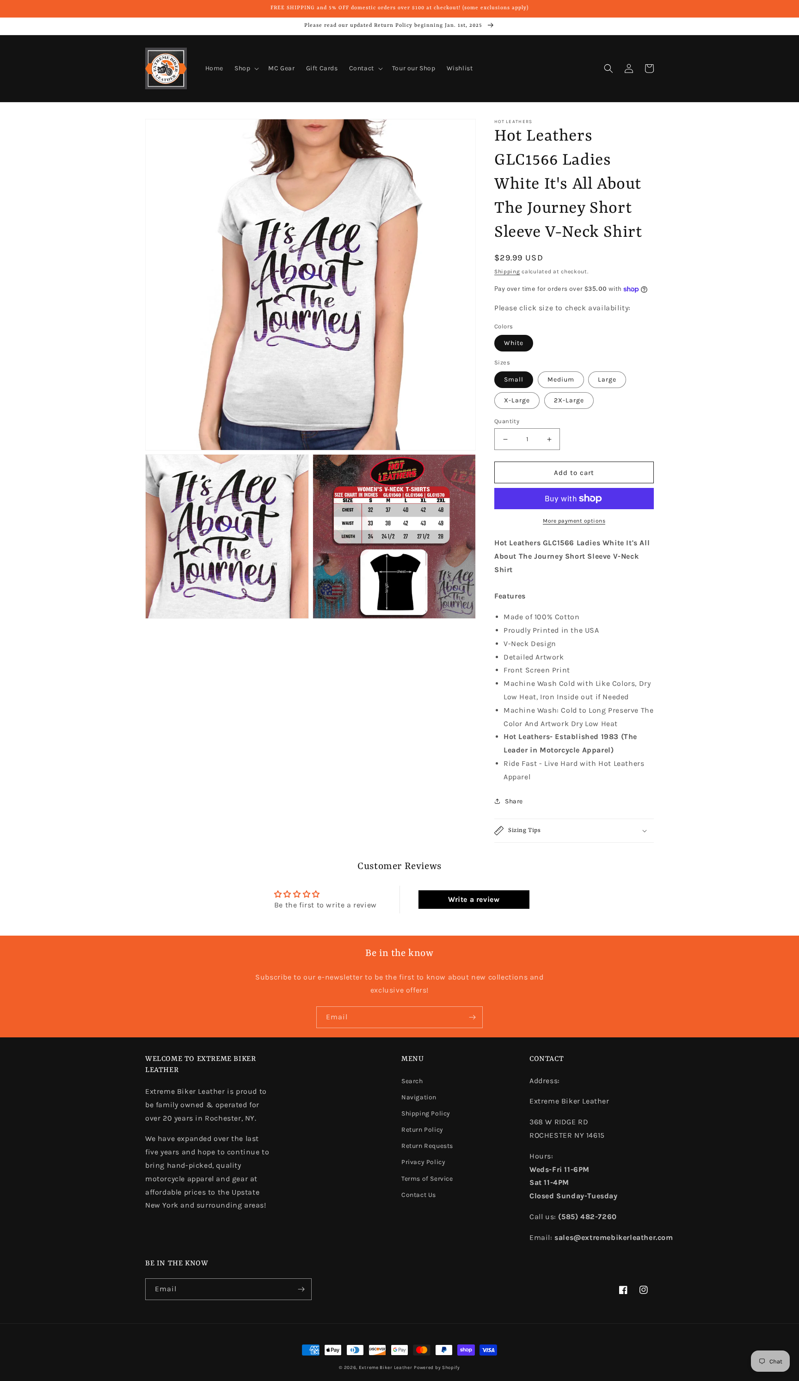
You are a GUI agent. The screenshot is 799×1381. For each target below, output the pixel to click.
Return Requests (427, 1146)
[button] (246, 68)
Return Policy (422, 1130)
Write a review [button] (473, 899)
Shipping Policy (425, 1113)
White (513, 343)
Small (513, 379)
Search (412, 1081)
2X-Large (569, 400)
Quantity (506, 421)
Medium (560, 379)
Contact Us (418, 1195)
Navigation (418, 1097)
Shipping (507, 271)
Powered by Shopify (437, 1367)
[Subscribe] (472, 1017)
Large (607, 379)
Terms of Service (427, 1179)
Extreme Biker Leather (385, 1367)
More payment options (574, 521)
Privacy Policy (423, 1162)
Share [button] (514, 801)
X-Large (517, 400)
